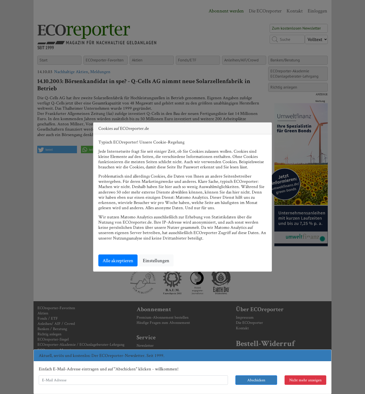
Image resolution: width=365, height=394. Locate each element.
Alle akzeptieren (118, 260)
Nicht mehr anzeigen (305, 380)
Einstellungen (156, 260)
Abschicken (256, 380)
